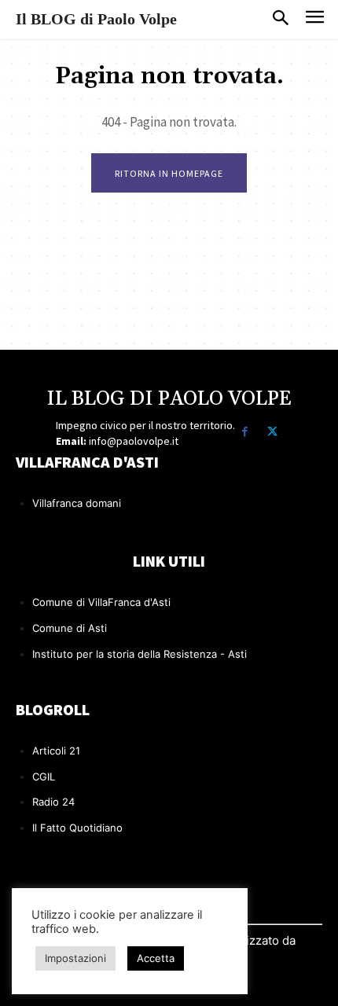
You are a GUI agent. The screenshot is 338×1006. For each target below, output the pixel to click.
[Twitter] (272, 432)
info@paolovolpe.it (133, 441)
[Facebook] (245, 432)
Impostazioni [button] (75, 958)
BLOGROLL (53, 709)
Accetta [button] (156, 958)
